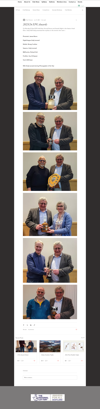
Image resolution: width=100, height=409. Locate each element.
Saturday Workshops (57, 10)
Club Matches (68, 10)
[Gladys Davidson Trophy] (50, 346)
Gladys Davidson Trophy (47, 355)
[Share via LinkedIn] (30, 325)
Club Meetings (26, 10)
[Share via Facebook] (23, 325)
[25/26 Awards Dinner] (26, 346)
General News (36, 10)
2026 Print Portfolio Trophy (72, 355)
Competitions (46, 10)
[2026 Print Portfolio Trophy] (73, 346)
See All (82, 337)
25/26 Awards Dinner (23, 355)
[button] (52, 2)
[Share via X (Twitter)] (27, 325)
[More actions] (76, 20)
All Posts (18, 10)
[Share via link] (34, 325)
